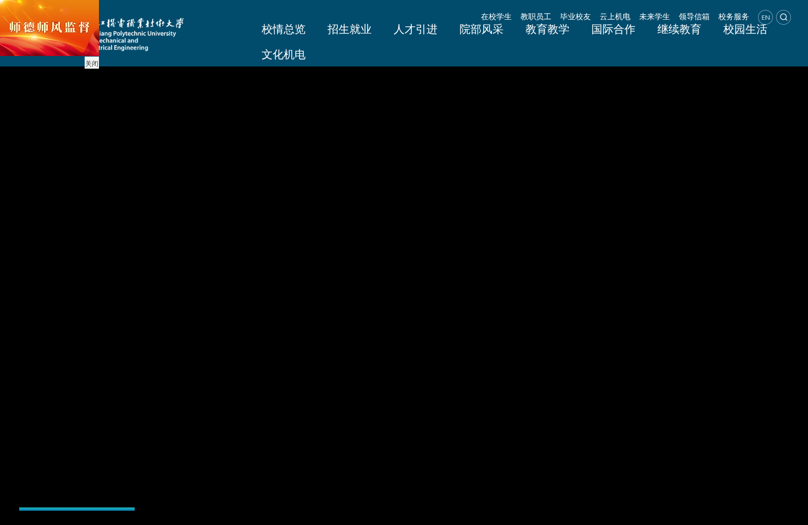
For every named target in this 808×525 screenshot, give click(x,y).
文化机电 (284, 54)
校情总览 (284, 28)
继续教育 (679, 28)
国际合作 (613, 28)
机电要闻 (176, 412)
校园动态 (249, 412)
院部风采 (481, 28)
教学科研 (321, 412)
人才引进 (416, 28)
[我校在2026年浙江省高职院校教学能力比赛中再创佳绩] (77, 446)
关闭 (91, 63)
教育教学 (547, 28)
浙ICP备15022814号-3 (499, 514)
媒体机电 (394, 412)
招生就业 (350, 28)
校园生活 (745, 28)
